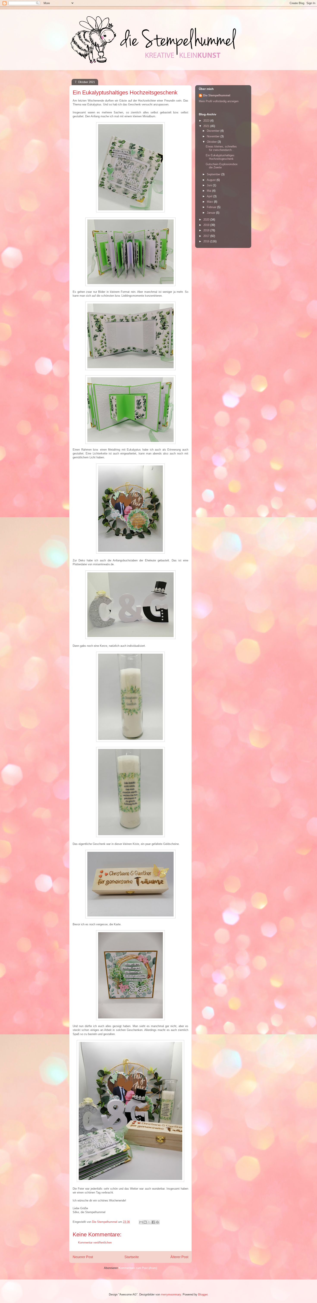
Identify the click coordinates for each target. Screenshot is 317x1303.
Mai (209, 190)
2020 (206, 219)
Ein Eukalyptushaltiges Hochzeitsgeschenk (220, 157)
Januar (211, 212)
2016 (206, 241)
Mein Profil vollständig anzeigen (219, 101)
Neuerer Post (83, 1257)
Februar (212, 207)
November (213, 136)
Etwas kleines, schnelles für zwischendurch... (221, 148)
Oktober (212, 141)
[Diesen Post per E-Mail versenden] (141, 1222)
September (214, 174)
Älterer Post (179, 1257)
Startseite (131, 1257)
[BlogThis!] (145, 1222)
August (212, 180)
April (210, 196)
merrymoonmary (171, 1294)
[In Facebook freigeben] (153, 1222)
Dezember (213, 130)
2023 (206, 120)
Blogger (202, 1294)
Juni (210, 185)
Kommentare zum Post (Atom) (138, 1268)
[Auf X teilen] (149, 1222)
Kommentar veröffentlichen (95, 1242)
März (210, 201)
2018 (206, 230)
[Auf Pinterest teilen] (157, 1222)
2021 (206, 126)
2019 (206, 225)
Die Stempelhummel (216, 95)
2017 (206, 236)
